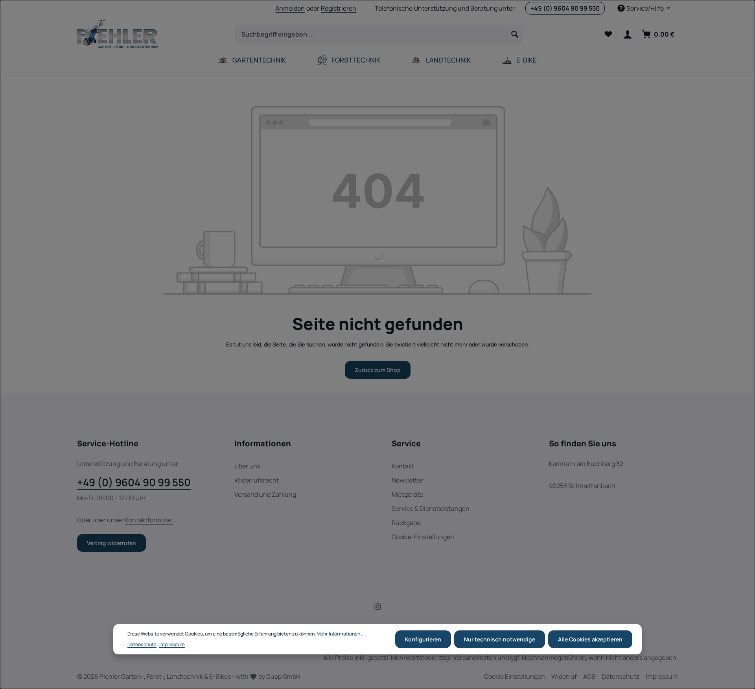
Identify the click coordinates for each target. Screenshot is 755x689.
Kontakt (403, 466)
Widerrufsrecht (256, 480)
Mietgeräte (407, 494)
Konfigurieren (423, 639)
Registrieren (338, 8)
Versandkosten (474, 657)
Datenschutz (620, 676)
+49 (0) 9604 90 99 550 (134, 482)
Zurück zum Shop (378, 370)
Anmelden (290, 8)
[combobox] (371, 34)
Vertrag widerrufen (111, 543)
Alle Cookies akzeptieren (590, 639)
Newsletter (407, 480)
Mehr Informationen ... (341, 634)
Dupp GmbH (283, 676)
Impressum (662, 676)
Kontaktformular (149, 520)
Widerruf (564, 676)
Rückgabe (406, 522)
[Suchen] (514, 34)
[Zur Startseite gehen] (117, 34)
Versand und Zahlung (265, 494)
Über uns (247, 466)
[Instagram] (377, 607)
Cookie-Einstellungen (423, 536)
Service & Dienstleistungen (431, 508)
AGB (589, 676)
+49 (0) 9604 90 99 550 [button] (565, 8)
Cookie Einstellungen (514, 676)
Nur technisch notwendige (499, 639)
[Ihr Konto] (627, 34)
